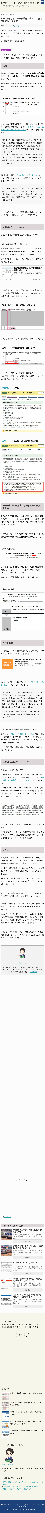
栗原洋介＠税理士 (8, 1464)
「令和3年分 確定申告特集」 (27, 175)
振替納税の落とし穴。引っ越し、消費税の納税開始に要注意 (28, 1247)
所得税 (16, 26)
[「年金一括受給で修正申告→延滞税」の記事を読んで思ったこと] (6, 1283)
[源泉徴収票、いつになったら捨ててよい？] (6, 1267)
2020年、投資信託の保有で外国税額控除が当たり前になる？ (27, 1296)
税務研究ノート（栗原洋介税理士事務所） (21, 3)
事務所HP (33, 972)
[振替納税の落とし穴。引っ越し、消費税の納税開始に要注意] (6, 1250)
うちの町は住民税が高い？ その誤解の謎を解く (21, 1486)
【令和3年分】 (6, 441)
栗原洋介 (7, 1217)
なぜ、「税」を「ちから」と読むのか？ (18, 1489)
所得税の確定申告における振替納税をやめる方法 (28, 1231)
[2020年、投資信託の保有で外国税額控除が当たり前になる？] (6, 1299)
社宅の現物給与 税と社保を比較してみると (26, 1393)
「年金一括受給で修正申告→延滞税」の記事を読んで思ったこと (28, 1280)
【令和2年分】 (6, 388)
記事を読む (28, 1241)
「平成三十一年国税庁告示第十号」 (21, 734)
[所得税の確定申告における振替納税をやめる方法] (6, 1234)
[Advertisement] (22, 1078)
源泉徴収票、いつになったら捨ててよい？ (28, 1264)
